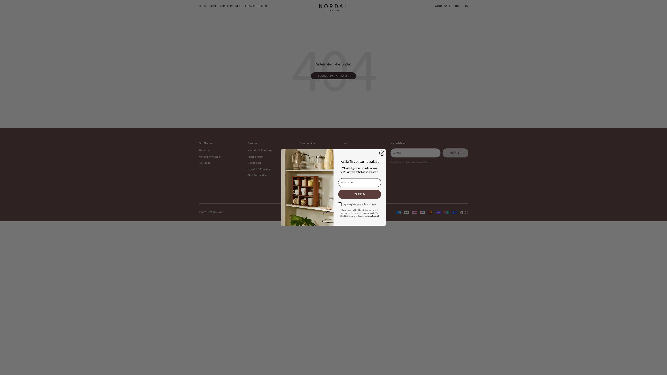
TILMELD (360, 194)
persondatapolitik (372, 216)
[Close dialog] (381, 153)
